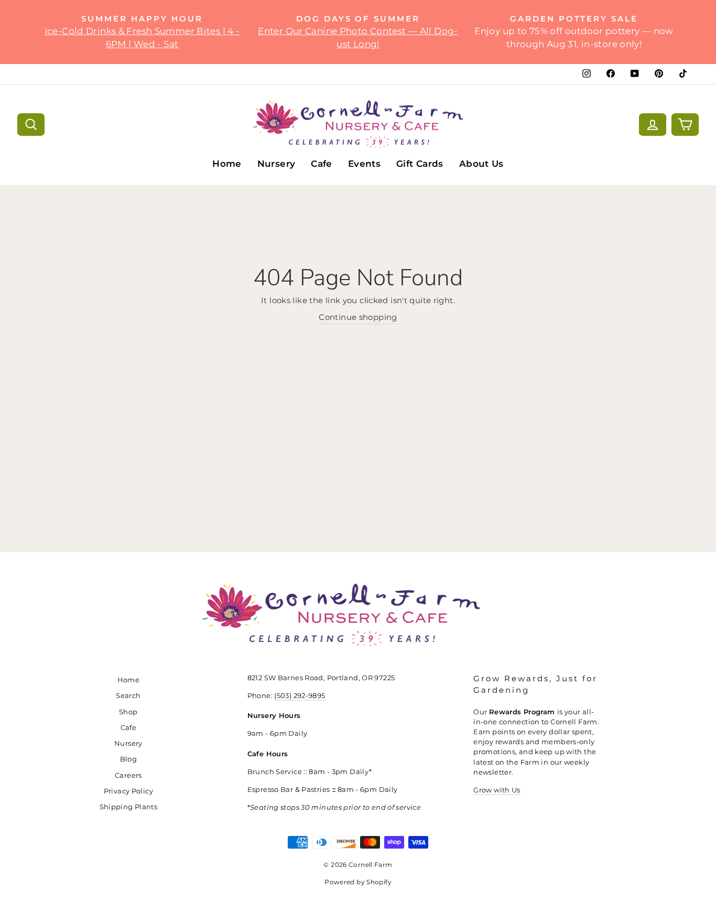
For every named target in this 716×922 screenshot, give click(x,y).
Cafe (321, 163)
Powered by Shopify (358, 882)
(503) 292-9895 (299, 696)
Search (128, 696)
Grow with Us (496, 790)
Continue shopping (358, 317)
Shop (128, 712)
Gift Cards (419, 163)
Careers (128, 775)
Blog (128, 759)
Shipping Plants (129, 807)
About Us (481, 163)
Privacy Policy (128, 791)
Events (364, 163)
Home (227, 163)
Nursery (276, 163)
